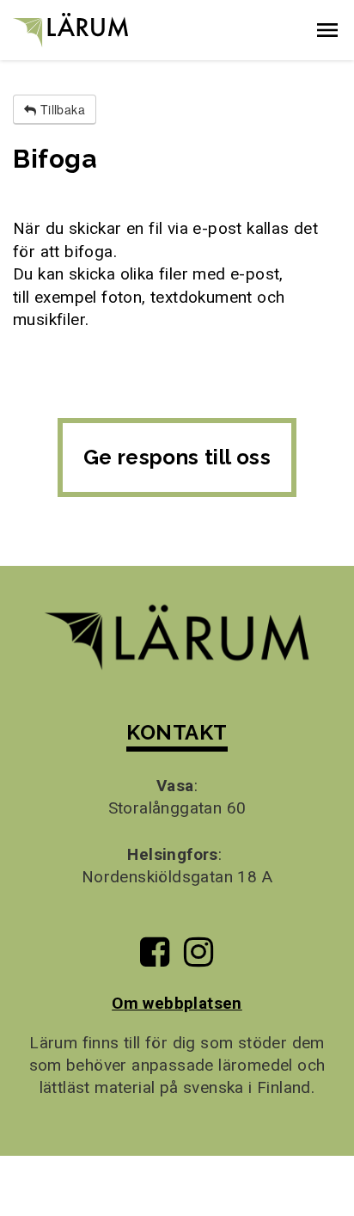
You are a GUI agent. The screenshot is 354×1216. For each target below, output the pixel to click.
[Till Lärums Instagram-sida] (198, 958)
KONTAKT (176, 732)
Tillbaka (60, 109)
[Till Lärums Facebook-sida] (154, 958)
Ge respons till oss (177, 457)
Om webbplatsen (177, 1003)
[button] (327, 30)
